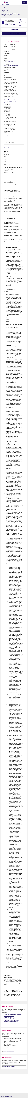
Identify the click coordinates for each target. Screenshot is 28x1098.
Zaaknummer (7, 53)
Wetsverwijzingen (8, 98)
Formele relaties (6, 58)
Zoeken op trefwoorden (9, 1016)
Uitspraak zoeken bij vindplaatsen (11, 1021)
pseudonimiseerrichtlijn (10, 24)
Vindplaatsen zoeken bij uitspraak (11, 1020)
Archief (6, 1096)
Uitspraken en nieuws (8, 7)
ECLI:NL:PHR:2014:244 (9, 61)
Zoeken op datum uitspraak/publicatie (12, 1014)
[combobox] (14, 142)
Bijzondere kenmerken (6, 73)
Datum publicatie (6, 50)
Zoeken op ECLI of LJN (9, 1017)
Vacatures (2, 1096)
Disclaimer (10, 1096)
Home (2, 7)
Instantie (6, 44)
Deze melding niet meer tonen (20, 22)
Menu (24, 2)
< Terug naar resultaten (14, 33)
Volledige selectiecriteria (8, 1051)
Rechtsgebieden (8, 69)
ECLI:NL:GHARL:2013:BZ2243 (11, 65)
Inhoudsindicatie (8, 77)
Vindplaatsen (7, 104)
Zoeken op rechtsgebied (9, 1018)
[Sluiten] (25, 22)
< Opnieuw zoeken (14, 29)
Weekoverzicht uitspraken (9, 1066)
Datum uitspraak (6, 47)
